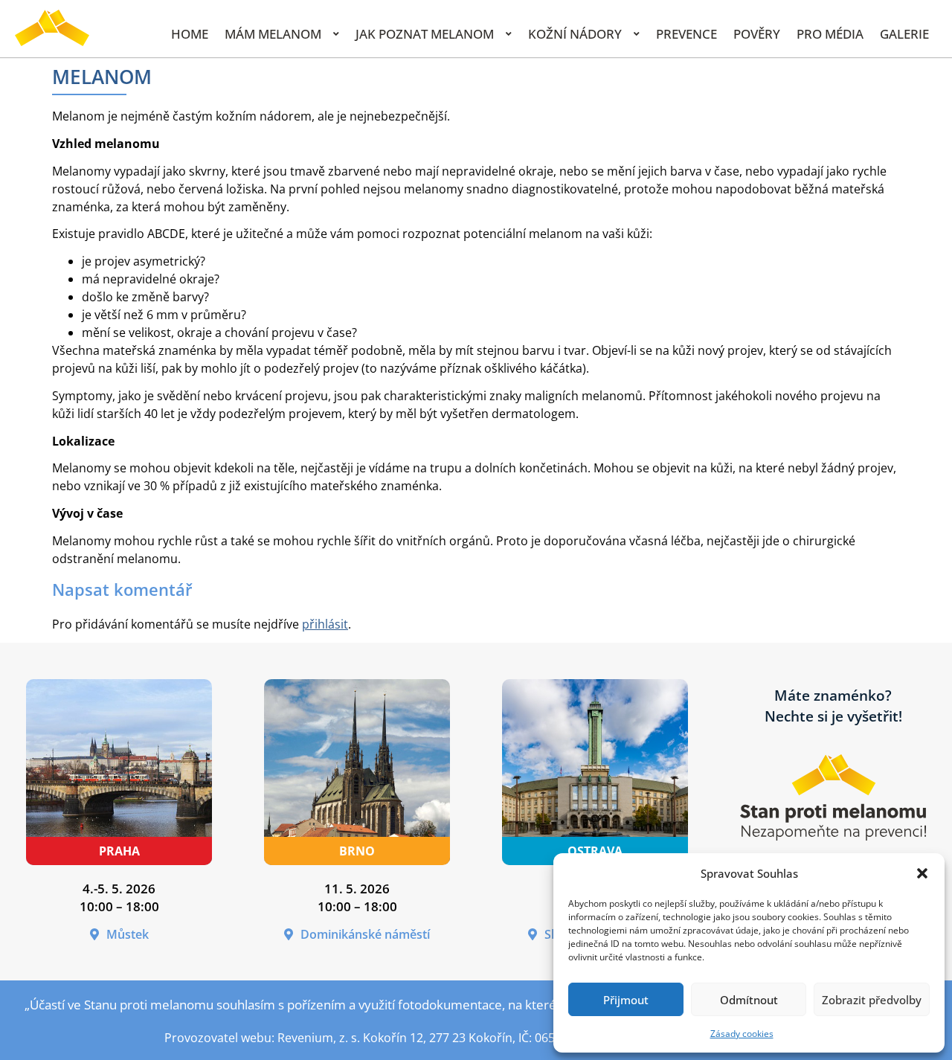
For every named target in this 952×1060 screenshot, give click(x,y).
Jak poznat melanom (425, 33)
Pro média (830, 33)
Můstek (127, 934)
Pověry (756, 33)
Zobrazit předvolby (872, 999)
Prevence (686, 33)
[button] (922, 873)
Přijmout (626, 999)
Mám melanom (273, 33)
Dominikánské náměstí (365, 934)
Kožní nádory (575, 33)
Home (189, 33)
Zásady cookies (742, 1033)
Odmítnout (749, 999)
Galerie (904, 33)
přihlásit (325, 624)
